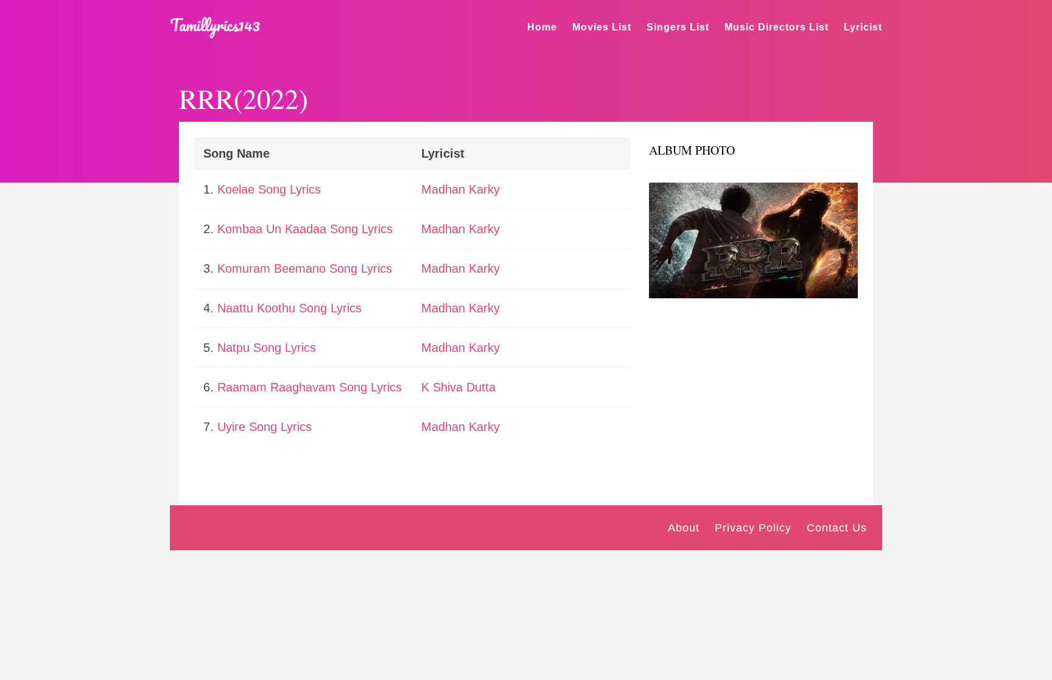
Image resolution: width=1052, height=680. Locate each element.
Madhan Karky (460, 189)
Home (542, 27)
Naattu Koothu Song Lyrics (289, 308)
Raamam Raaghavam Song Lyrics (309, 387)
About (684, 528)
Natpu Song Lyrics (266, 347)
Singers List (678, 27)
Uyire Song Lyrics (264, 426)
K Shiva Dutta (458, 387)
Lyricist (863, 27)
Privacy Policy (753, 528)
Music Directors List (776, 27)
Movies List (601, 27)
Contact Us (837, 528)
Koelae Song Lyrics (269, 189)
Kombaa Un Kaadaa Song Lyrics (305, 229)
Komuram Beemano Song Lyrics (304, 268)
